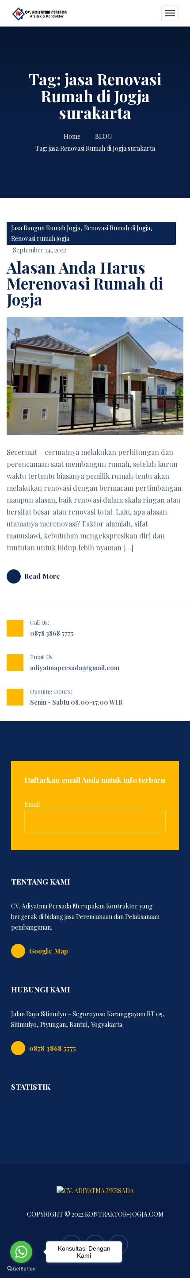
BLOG (103, 136)
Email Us (41, 656)
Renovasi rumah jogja (40, 238)
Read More (42, 576)
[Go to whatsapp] (21, 1252)
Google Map (48, 950)
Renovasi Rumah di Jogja (117, 228)
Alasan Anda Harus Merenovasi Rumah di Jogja (85, 283)
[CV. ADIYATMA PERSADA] (39, 13)
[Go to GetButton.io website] (21, 1269)
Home (72, 136)
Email (32, 804)
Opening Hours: (51, 691)
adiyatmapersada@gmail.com (74, 668)
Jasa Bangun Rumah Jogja (45, 228)
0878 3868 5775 (52, 633)
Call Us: (39, 622)
